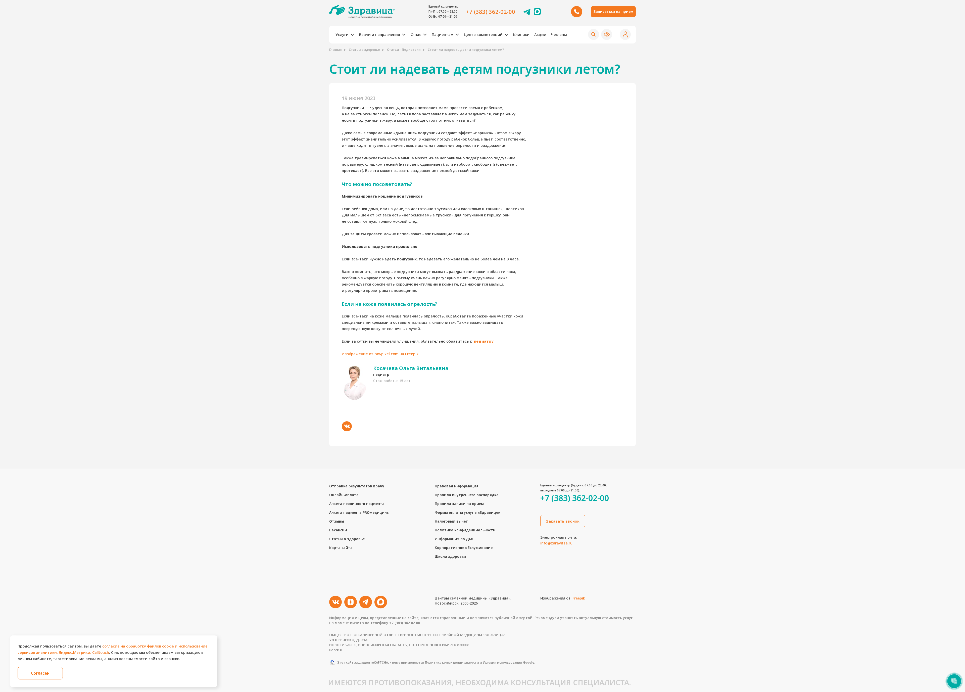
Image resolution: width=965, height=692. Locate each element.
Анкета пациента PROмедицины (359, 512)
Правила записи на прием (459, 503)
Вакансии (338, 530)
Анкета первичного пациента (356, 503)
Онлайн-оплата (344, 494)
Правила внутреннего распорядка (467, 494)
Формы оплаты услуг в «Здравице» (467, 512)
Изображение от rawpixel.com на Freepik (380, 353)
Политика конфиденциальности (465, 530)
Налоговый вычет (451, 521)
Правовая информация (456, 486)
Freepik (578, 598)
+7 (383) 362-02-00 (490, 11)
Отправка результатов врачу (356, 486)
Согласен (40, 673)
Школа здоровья (450, 556)
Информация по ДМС (454, 538)
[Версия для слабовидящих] (606, 34)
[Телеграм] (527, 11)
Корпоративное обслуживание (464, 547)
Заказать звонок (563, 521)
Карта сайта (341, 547)
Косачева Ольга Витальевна (410, 368)
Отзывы (336, 521)
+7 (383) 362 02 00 (404, 622)
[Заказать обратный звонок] (576, 11)
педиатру (484, 341)
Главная (335, 50)
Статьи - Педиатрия (404, 50)
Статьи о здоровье (364, 50)
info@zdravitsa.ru (556, 542)
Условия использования (502, 662)
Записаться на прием (613, 11)
